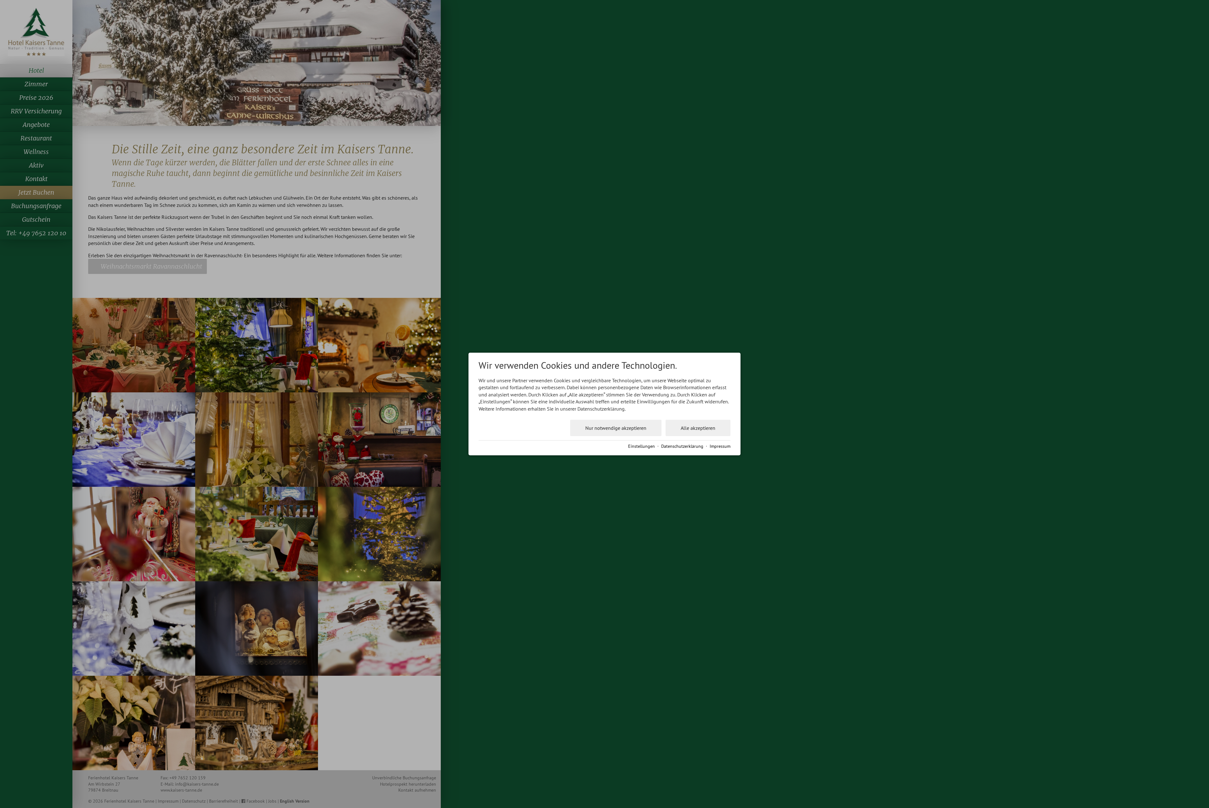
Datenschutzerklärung (682, 446)
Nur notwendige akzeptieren (615, 428)
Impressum (720, 446)
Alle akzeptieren (698, 428)
